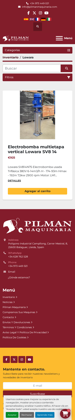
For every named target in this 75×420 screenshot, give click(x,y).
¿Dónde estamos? (19, 277)
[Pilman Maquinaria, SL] (37, 225)
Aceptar (12, 415)
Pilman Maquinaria (14, 307)
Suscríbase (37, 393)
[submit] (66, 68)
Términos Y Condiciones (17, 327)
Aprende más (44, 415)
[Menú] (59, 38)
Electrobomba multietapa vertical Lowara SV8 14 (36, 149)
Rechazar (26, 415)
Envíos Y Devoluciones (16, 322)
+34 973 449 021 (39, 3)
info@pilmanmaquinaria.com (39, 6)
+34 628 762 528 (18, 256)
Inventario (9, 297)
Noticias (8, 302)
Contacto (8, 317)
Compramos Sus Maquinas (19, 312)
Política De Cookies (14, 337)
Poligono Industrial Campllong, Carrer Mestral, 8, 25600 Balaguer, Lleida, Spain (38, 245)
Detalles (14, 180)
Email (11, 271)
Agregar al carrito (37, 191)
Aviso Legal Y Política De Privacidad (25, 332)
